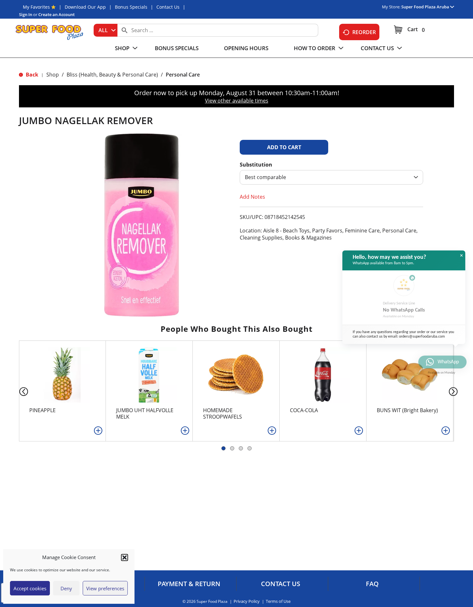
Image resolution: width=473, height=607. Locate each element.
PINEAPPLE (42, 410)
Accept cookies (30, 588)
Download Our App (85, 7)
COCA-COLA (304, 410)
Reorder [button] (364, 32)
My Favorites (36, 7)
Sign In (25, 14)
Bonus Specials (131, 7)
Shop (52, 74)
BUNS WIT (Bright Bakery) (407, 410)
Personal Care (183, 74)
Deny (66, 588)
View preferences (105, 588)
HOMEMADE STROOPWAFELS (222, 413)
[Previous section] (18, 391)
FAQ (372, 584)
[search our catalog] (124, 30)
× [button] (461, 255)
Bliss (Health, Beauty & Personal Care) (112, 74)
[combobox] (105, 30)
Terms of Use (278, 601)
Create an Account (56, 14)
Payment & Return (189, 584)
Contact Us (168, 7)
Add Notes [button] (252, 196)
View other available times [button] (236, 100)
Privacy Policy (247, 601)
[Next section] (454, 391)
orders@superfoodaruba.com (422, 337)
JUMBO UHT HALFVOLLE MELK (144, 413)
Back (31, 74)
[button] (124, 557)
